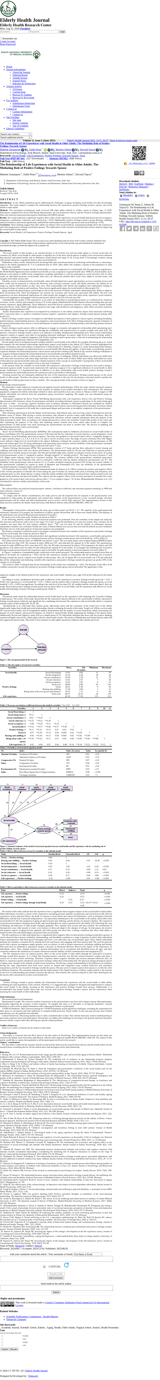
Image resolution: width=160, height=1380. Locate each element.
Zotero (141, 195)
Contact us (11, 109)
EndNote (139, 184)
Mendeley (128, 195)
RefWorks (124, 189)
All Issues (17, 89)
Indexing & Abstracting (24, 83)
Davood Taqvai (87, 149)
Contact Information (22, 111)
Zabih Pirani (35, 149)
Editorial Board (20, 75)
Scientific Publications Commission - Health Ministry (32, 1316)
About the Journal (21, 72)
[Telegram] (136, 228)
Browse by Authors (22, 95)
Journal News (19, 80)
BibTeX (123, 184)
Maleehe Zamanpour (10, 149)
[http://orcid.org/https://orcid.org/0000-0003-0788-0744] (45, 150)
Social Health (18, 155)
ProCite (123, 186)
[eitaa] (156, 228)
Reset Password (8, 44)
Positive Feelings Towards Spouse (61, 155)
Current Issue (19, 92)
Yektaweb (33, 1376)
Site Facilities (12, 117)
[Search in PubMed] (26, 150)
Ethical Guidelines (15, 128)
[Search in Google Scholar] (22, 150)
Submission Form (21, 106)
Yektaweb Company (16, 1319)
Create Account (7, 41)
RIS (131, 184)
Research (19, 1245)
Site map (16, 120)
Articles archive (14, 86)
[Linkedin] (142, 228)
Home (9, 66)
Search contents (20, 123)
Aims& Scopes (19, 78)
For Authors (12, 100)
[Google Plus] (149, 228)
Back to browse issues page (123, 140)
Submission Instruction (23, 103)
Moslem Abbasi (63, 149)
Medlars (149, 184)
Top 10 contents (20, 125)
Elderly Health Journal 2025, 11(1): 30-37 (87, 140)
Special (38, 1245)
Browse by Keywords (23, 97)
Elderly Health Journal (36, 1370)
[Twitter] (129, 228)
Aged (82, 155)
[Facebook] (122, 228)
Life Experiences (35, 155)
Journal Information (16, 69)
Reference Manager (138, 186)
